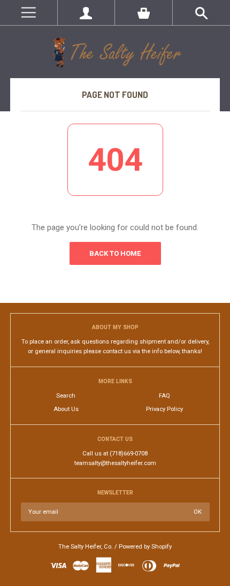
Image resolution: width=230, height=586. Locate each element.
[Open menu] (28, 12)
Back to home (115, 253)
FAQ (164, 395)
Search (65, 395)
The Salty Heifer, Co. (85, 546)
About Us (66, 409)
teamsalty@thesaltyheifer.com (115, 463)
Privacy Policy (164, 409)
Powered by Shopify (145, 546)
